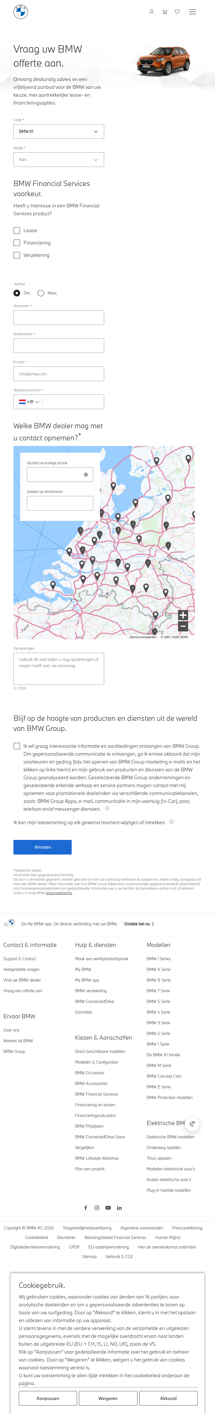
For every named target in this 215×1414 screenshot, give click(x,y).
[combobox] (60, 474)
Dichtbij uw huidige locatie (47, 463)
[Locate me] (86, 474)
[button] (183, 615)
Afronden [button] (42, 847)
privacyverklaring (59, 892)
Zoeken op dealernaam (45, 491)
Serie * (18, 119)
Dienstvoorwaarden (143, 637)
